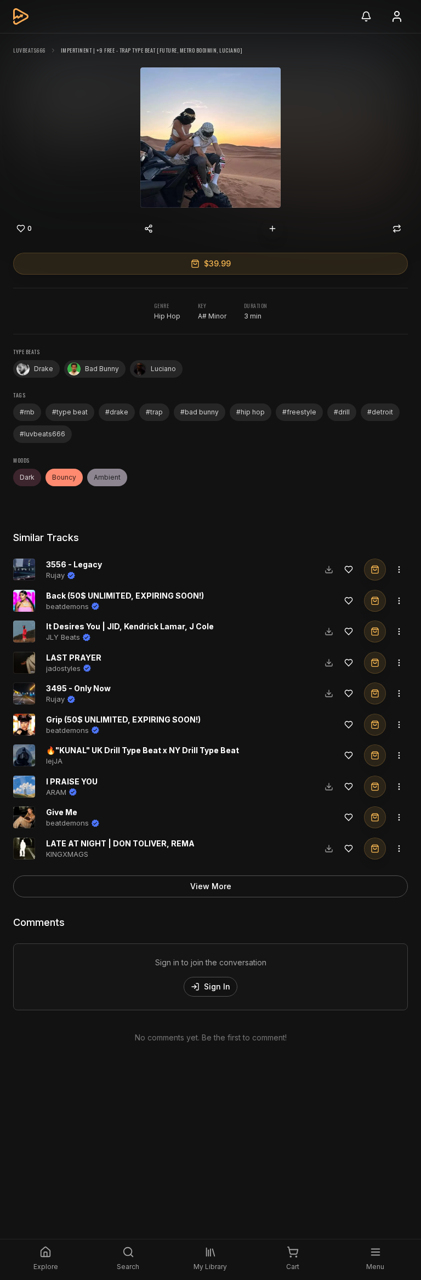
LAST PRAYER (73, 657)
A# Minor (212, 316)
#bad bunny (199, 412)
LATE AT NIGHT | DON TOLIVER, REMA (120, 843)
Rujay (55, 575)
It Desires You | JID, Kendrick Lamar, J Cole (130, 626)
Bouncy (64, 477)
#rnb (27, 412)
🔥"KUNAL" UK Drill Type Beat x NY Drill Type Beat (142, 750)
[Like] (349, 570)
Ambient (107, 477)
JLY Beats (63, 637)
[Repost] (397, 229)
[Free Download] (329, 569)
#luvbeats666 (42, 434)
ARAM (56, 792)
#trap (154, 412)
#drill (342, 412)
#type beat (70, 412)
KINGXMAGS (67, 854)
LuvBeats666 (29, 50)
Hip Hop (167, 316)
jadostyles (63, 668)
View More (210, 886)
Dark (27, 477)
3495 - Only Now (78, 688)
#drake (116, 412)
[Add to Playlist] (272, 229)
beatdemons (67, 606)
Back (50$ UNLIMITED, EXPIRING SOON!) (125, 595)
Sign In (217, 986)
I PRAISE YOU (72, 781)
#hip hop (250, 412)
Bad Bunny (102, 369)
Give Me (61, 812)
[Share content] (149, 229)
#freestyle (299, 412)
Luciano (163, 369)
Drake (43, 369)
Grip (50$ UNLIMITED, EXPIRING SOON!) (123, 719)
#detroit (380, 412)
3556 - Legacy (74, 564)
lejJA (54, 760)
